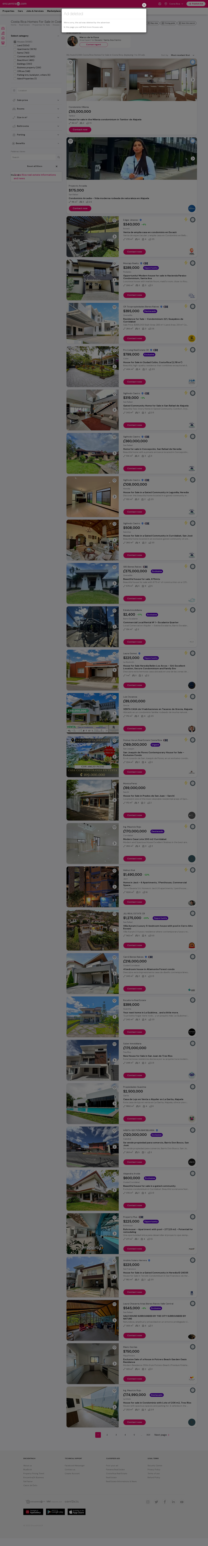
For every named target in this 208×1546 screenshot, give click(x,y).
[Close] (144, 5)
